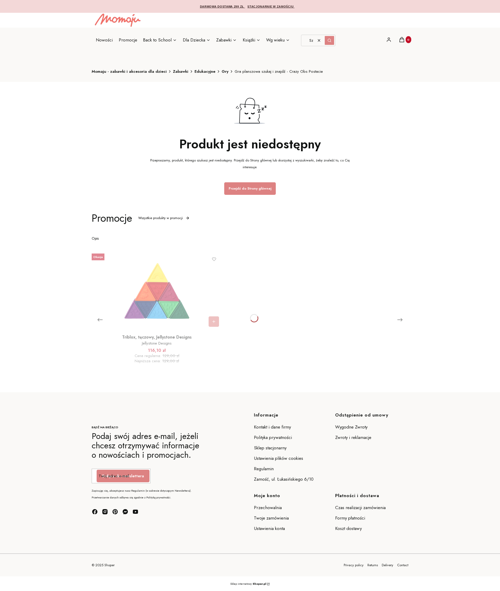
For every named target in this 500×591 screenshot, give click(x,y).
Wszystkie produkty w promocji (160, 217)
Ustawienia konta (269, 528)
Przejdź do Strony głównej (250, 188)
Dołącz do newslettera (123, 476)
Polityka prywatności (273, 437)
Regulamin (264, 469)
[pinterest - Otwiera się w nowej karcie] (115, 512)
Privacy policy (354, 565)
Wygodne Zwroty (352, 427)
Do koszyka (214, 321)
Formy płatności (350, 518)
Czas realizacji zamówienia (360, 507)
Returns (372, 565)
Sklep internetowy (248, 584)
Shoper (109, 565)
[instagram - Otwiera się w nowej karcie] (105, 512)
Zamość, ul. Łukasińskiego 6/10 (284, 479)
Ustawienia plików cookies (279, 458)
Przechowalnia (268, 507)
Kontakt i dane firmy (272, 427)
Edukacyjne (205, 71)
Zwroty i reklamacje (353, 437)
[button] (329, 40)
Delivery (387, 565)
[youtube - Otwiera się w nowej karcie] (135, 512)
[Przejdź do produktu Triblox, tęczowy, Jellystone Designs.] (157, 290)
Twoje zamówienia (271, 518)
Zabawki (180, 71)
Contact (402, 565)
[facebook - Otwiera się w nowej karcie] (95, 512)
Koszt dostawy (348, 528)
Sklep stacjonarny (270, 448)
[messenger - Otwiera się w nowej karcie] (125, 512)
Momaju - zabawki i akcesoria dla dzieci (129, 71)
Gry (225, 71)
